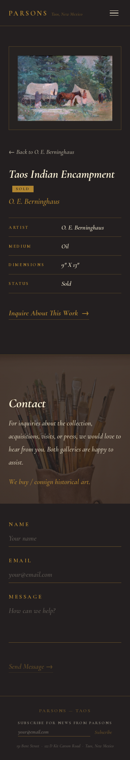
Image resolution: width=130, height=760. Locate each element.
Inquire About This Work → (49, 313)
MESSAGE (26, 596)
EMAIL (20, 560)
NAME (19, 524)
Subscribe (103, 732)
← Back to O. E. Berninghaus (41, 152)
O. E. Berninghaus (34, 201)
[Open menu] (114, 13)
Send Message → (31, 666)
